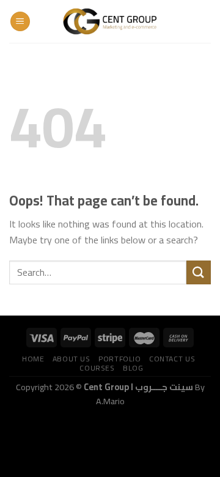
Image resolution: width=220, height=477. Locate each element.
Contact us (172, 359)
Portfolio (119, 359)
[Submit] (198, 272)
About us (71, 359)
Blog (133, 368)
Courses (96, 368)
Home (33, 359)
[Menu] (20, 22)
